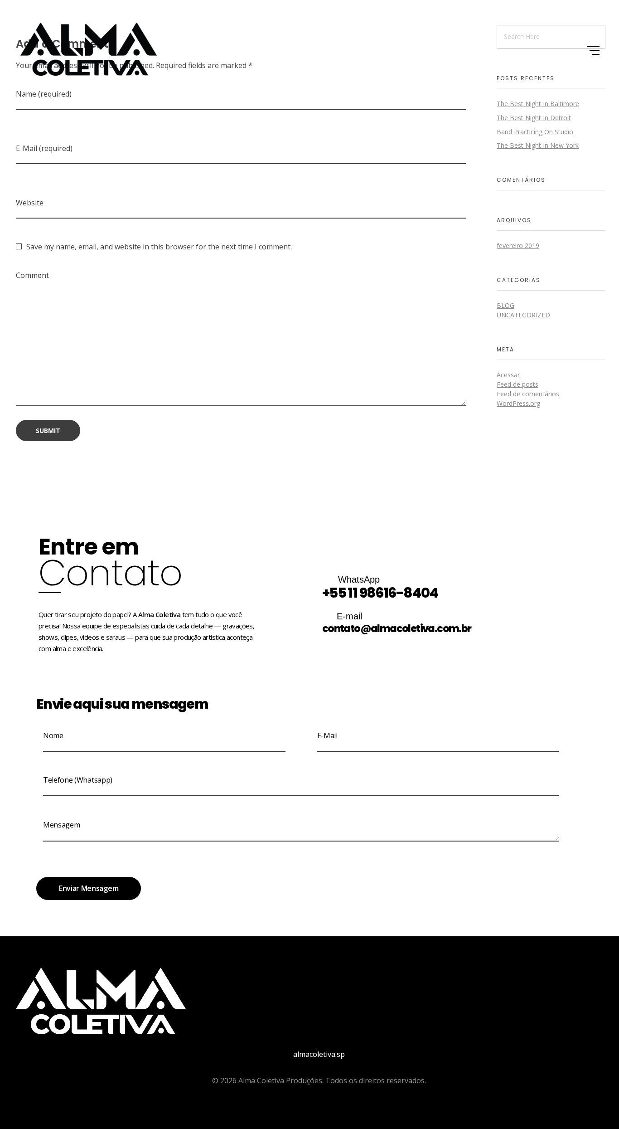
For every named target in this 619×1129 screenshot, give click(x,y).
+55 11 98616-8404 (380, 593)
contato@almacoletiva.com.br (396, 629)
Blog (505, 305)
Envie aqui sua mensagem (122, 704)
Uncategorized (523, 315)
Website (30, 203)
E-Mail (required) (44, 148)
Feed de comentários (528, 393)
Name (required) (44, 94)
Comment (32, 275)
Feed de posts (517, 384)
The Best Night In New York (538, 145)
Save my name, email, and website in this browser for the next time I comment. (159, 247)
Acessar (508, 374)
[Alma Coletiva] (88, 49)
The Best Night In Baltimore (538, 103)
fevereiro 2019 (518, 245)
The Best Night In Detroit (534, 117)
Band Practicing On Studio (535, 131)
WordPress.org (518, 403)
